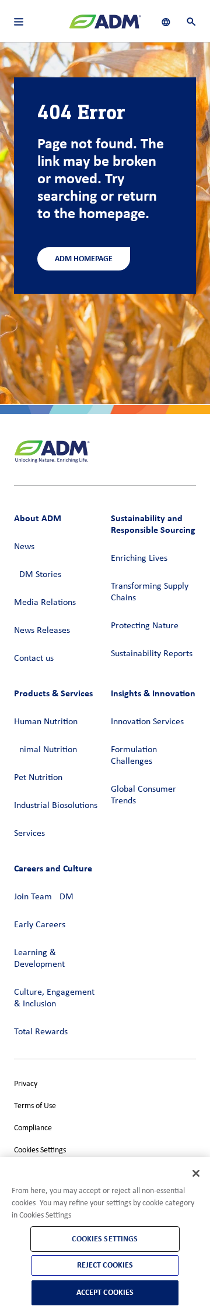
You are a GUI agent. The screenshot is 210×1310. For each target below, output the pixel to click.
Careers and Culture (53, 868)
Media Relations (45, 602)
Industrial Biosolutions (55, 805)
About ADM (37, 518)
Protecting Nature (144, 626)
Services (29, 833)
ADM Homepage (84, 259)
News (24, 546)
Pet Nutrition (38, 777)
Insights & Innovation (153, 693)
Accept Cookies (105, 1292)
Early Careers (39, 925)
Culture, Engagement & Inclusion (54, 998)
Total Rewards (41, 1032)
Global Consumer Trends (143, 795)
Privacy (25, 1084)
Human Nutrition (46, 722)
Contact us (34, 658)
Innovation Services (147, 722)
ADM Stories (37, 574)
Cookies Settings (40, 1150)
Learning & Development (39, 958)
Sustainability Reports (151, 653)
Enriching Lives (139, 558)
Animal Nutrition (45, 749)
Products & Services (53, 693)
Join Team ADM (44, 897)
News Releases (42, 630)
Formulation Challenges (134, 755)
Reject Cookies (105, 1265)
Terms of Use (35, 1106)
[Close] (196, 1173)
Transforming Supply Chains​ (149, 592)
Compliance (33, 1128)
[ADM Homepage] (105, 26)
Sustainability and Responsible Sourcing (153, 523)
